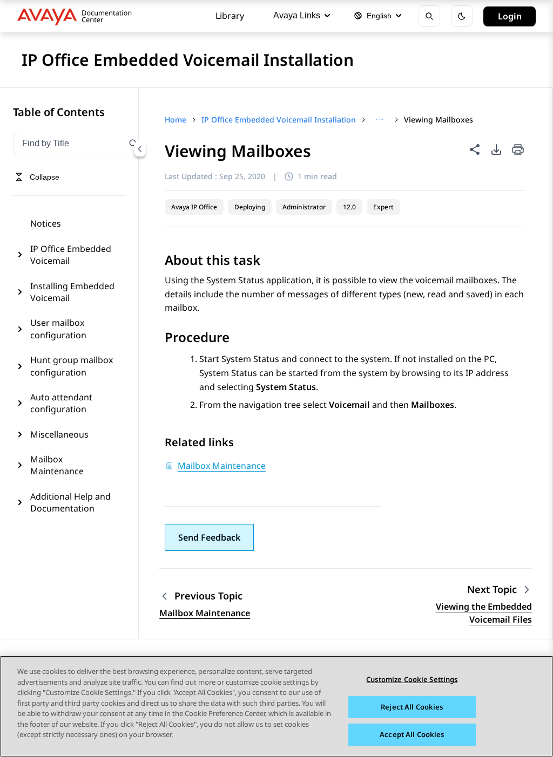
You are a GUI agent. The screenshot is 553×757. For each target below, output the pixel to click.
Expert (383, 207)
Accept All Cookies (412, 734)
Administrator (304, 207)
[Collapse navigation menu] (140, 148)
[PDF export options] (496, 149)
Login (510, 16)
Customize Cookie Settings (411, 679)
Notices (45, 223)
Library (229, 16)
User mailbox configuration (58, 328)
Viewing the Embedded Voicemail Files (484, 613)
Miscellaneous (59, 434)
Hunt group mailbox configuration (71, 366)
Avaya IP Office (194, 207)
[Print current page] (517, 150)
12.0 (349, 207)
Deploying (249, 207)
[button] (209, 537)
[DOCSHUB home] (77, 16)
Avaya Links (296, 15)
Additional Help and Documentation (70, 502)
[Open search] (429, 16)
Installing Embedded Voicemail (72, 292)
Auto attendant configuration (61, 403)
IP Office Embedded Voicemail (70, 255)
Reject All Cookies (412, 707)
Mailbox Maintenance (57, 465)
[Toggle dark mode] (462, 16)
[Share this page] (474, 149)
